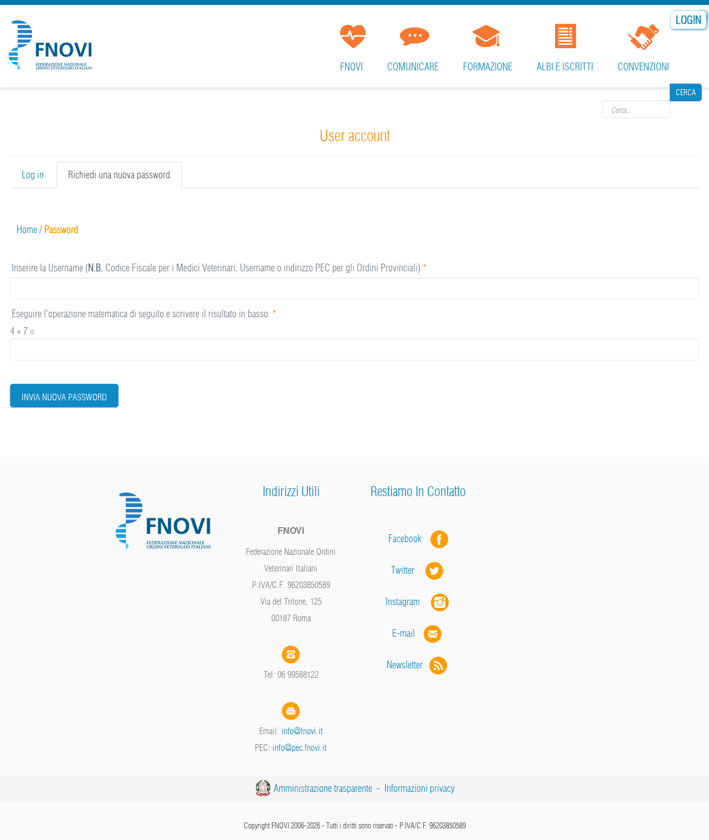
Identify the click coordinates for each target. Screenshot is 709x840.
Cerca (686, 109)
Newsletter (408, 664)
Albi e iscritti (565, 66)
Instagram (408, 601)
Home (27, 229)
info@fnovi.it (302, 730)
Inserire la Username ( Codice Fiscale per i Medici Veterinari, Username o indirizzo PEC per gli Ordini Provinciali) (219, 267)
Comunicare (413, 66)
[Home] (52, 41)
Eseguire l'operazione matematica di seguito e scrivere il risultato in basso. (144, 313)
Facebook (408, 538)
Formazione (487, 66)
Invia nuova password (64, 397)
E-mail (403, 633)
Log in (33, 174)
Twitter (408, 570)
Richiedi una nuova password (125, 178)
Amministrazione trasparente (323, 788)
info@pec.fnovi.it (300, 747)
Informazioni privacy (419, 788)
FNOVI (351, 66)
